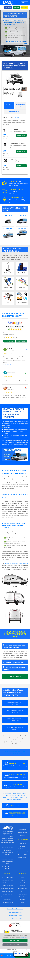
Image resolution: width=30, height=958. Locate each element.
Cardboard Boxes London (15, 915)
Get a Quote (24, 7)
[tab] (6, 88)
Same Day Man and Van (7, 902)
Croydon (22, 880)
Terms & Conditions (22, 832)
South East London (22, 888)
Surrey (22, 891)
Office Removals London (8, 883)
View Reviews (9, 341)
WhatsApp (16, 7)
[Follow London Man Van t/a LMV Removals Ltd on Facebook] (3, 866)
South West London (22, 894)
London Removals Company (15, 909)
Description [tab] (15, 112)
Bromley (22, 877)
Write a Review (21, 341)
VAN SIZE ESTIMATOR (15, 776)
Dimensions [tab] (20, 105)
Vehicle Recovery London (15, 918)
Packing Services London (8, 897)
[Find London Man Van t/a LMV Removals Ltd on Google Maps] (8, 866)
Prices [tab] (9, 104)
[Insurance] (15, 932)
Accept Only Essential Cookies (15, 944)
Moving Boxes (7, 899)
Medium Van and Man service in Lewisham (16, 563)
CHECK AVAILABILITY (15, 765)
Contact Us (7, 850)
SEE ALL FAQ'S (15, 676)
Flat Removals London (7, 885)
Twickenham (23, 897)
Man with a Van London (15, 912)
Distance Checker (22, 857)
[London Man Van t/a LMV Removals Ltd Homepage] (8, 2)
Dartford (22, 883)
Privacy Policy (22, 829)
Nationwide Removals (7, 891)
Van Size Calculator (22, 849)
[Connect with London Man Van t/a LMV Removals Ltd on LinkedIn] (5, 868)
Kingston (22, 885)
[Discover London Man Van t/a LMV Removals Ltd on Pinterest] (11, 866)
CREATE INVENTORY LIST (15, 785)
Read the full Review (8, 364)
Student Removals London (7, 888)
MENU (24, 3)
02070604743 (8, 7)
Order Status (23, 843)
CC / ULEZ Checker (22, 854)
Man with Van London (7, 877)
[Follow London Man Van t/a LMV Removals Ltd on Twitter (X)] (5, 866)
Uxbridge (22, 899)
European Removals (7, 894)
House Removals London (7, 880)
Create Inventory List (23, 851)
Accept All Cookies (15, 940)
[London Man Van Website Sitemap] (8, 868)
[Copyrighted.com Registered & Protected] (15, 925)
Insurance (22, 835)
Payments (22, 846)
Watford (22, 902)
